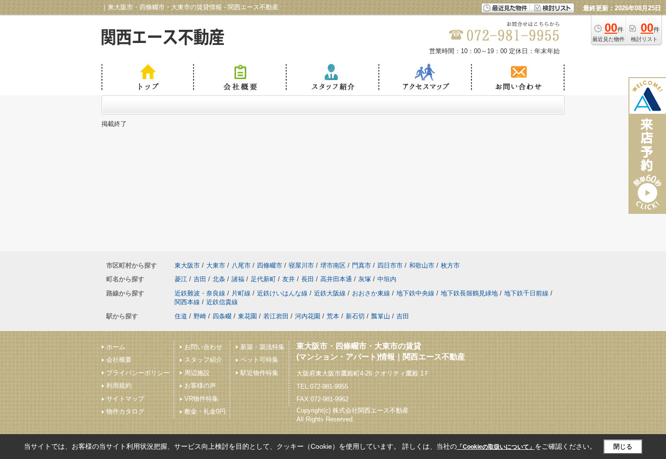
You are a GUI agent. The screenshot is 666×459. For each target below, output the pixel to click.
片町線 (241, 293)
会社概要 (119, 359)
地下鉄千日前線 (526, 293)
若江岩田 (276, 316)
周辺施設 (197, 372)
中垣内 (386, 279)
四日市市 (390, 265)
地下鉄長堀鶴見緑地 (469, 293)
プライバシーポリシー (138, 372)
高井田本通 (336, 279)
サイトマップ (125, 398)
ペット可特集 (259, 359)
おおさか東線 (371, 293)
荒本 (333, 316)
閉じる (622, 446)
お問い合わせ (203, 347)
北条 (219, 279)
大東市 (215, 265)
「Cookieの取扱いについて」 (496, 446)
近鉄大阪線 (330, 293)
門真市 (361, 265)
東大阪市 (187, 265)
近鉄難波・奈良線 (200, 293)
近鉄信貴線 (222, 302)
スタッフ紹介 (203, 359)
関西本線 (187, 302)
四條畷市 (269, 265)
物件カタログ (125, 411)
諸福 (238, 279)
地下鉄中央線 (415, 293)
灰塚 (364, 279)
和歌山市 (421, 265)
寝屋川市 (301, 265)
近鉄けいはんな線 (282, 293)
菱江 (181, 279)
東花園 (247, 316)
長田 (307, 279)
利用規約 (119, 385)
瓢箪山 (380, 316)
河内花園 (307, 316)
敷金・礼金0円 (205, 411)
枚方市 (450, 265)
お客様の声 (200, 385)
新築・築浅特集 (262, 347)
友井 (288, 279)
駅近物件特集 (259, 372)
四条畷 (222, 316)
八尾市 (241, 265)
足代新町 (263, 279)
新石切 (355, 316)
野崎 (200, 316)
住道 (181, 316)
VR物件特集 (201, 398)
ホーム (115, 347)
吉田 (200, 279)
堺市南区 (333, 265)
